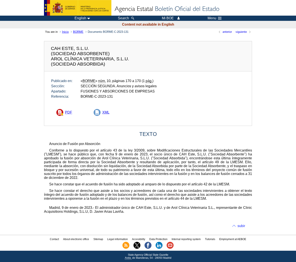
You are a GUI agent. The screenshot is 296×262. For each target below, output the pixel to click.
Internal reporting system (186, 239)
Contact (54, 239)
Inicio (65, 31)
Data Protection (158, 239)
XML (105, 112)
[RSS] (125, 247)
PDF (68, 112)
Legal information (117, 239)
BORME (78, 31)
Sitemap (98, 239)
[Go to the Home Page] (166, 9)
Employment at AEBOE (232, 239)
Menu (212, 18)
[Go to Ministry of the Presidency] (77, 8)
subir (241, 226)
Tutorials (210, 239)
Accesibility (138, 239)
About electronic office (76, 239)
